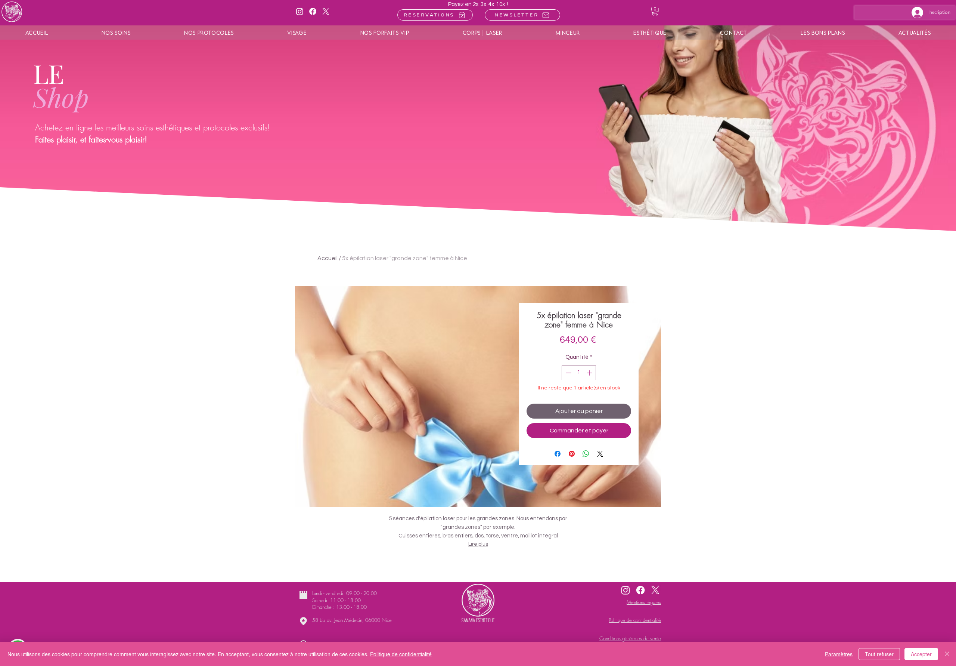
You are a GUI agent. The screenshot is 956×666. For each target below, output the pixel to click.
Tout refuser (879, 654)
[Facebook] (312, 11)
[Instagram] (299, 11)
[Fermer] (947, 654)
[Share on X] (600, 453)
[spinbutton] (579, 373)
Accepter (921, 654)
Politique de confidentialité (401, 654)
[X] (325, 11)
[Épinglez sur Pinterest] (571, 453)
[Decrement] (568, 373)
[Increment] (590, 373)
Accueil (327, 258)
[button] (655, 11)
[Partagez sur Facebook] (557, 453)
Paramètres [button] (839, 654)
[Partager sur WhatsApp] (585, 453)
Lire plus (478, 544)
